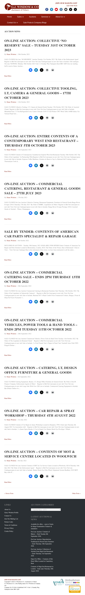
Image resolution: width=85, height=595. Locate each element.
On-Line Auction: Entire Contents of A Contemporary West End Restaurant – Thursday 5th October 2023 (41, 141)
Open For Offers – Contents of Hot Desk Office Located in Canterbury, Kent (42, 561)
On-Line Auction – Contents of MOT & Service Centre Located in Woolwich (40, 454)
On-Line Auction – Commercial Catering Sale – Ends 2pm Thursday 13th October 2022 (42, 277)
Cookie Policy (8, 531)
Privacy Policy (9, 528)
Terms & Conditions (10, 525)
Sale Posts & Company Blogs (34, 23)
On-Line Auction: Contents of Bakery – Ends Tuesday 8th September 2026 (40, 534)
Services (44, 17)
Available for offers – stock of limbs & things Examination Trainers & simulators (42, 526)
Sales (19, 17)
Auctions (32, 17)
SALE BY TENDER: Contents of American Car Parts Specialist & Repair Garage (41, 233)
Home (9, 17)
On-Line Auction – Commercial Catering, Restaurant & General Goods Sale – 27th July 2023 (42, 188)
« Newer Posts (8, 493)
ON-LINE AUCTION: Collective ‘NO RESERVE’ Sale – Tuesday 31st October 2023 (39, 45)
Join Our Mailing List (11, 519)
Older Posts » (76, 493)
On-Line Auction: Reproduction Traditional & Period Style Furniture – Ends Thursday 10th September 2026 (42, 542)
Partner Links (8, 522)
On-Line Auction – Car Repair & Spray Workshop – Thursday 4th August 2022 (39, 413)
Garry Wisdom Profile (11, 512)
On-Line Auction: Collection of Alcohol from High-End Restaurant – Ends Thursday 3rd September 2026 (42, 552)
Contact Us (11, 23)
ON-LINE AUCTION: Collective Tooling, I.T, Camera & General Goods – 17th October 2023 (40, 93)
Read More (7, 76)
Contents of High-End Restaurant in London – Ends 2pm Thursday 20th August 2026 (42, 568)
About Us (59, 17)
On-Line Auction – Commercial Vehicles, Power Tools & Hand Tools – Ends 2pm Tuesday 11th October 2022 (40, 325)
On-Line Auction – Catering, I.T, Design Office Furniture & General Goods (40, 370)
